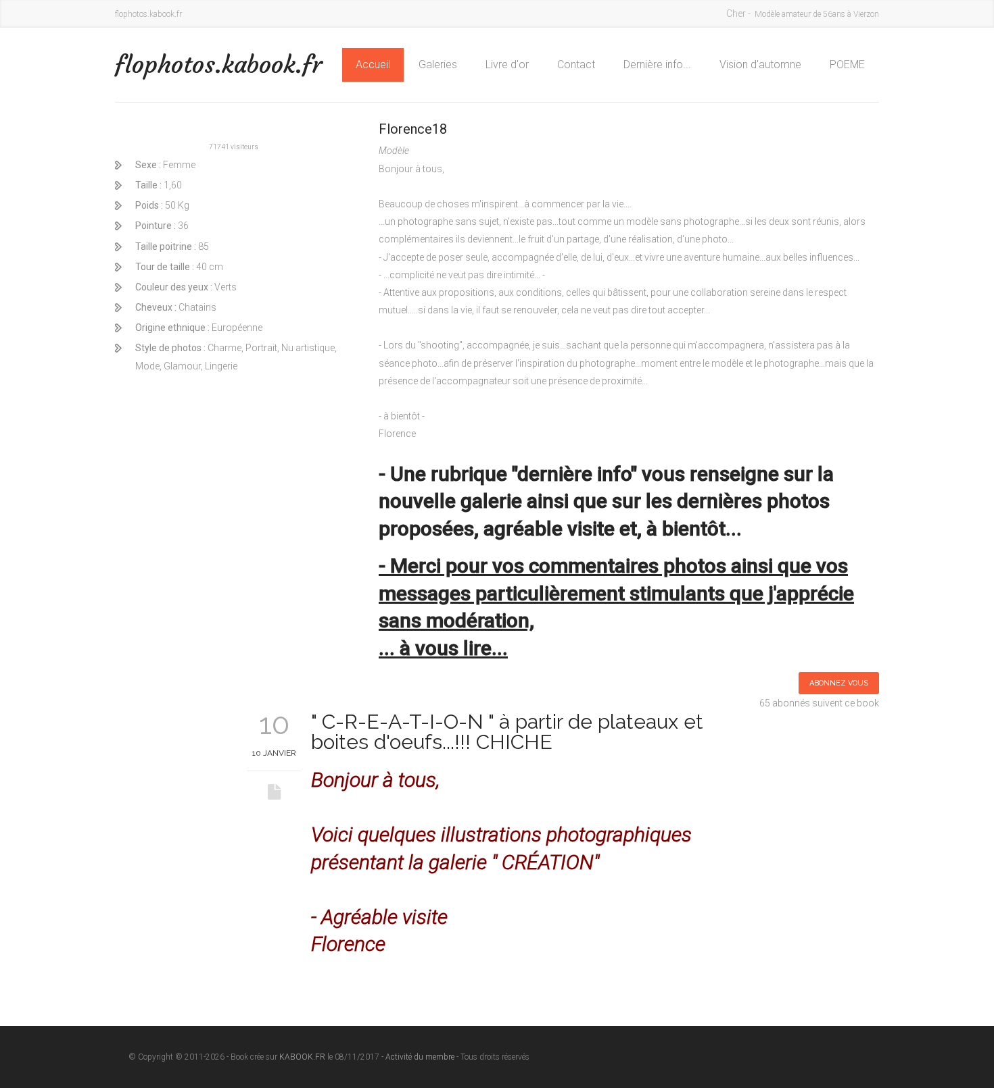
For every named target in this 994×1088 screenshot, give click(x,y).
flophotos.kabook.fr (219, 64)
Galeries (438, 64)
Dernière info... (657, 64)
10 (274, 723)
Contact (576, 64)
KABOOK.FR (302, 1057)
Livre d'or (507, 64)
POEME (847, 64)
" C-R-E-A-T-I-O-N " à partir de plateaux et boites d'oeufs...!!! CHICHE (507, 732)
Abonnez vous (838, 683)
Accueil (373, 64)
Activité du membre (419, 1057)
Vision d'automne (760, 64)
